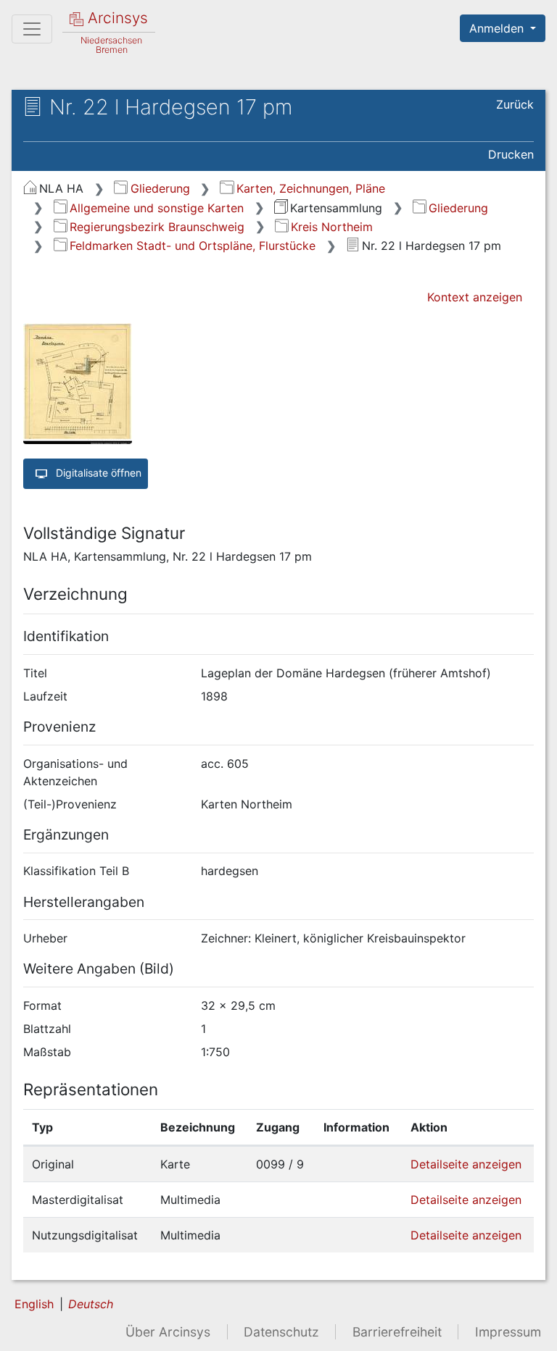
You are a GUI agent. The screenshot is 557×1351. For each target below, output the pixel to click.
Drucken (511, 154)
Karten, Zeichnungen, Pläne (310, 188)
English (34, 1304)
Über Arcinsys (167, 1331)
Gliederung (160, 188)
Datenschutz (281, 1331)
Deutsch (90, 1304)
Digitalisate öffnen (97, 473)
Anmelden (498, 28)
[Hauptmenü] (32, 28)
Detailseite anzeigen (465, 1164)
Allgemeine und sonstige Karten (157, 208)
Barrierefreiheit (397, 1331)
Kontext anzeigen (474, 297)
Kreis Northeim (332, 226)
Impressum (508, 1331)
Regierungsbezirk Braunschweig (157, 226)
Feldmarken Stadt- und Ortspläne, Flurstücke (192, 245)
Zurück (515, 104)
